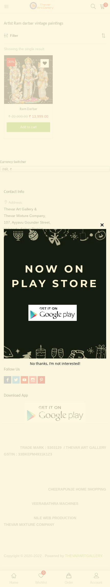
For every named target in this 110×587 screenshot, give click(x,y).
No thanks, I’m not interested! (55, 363)
